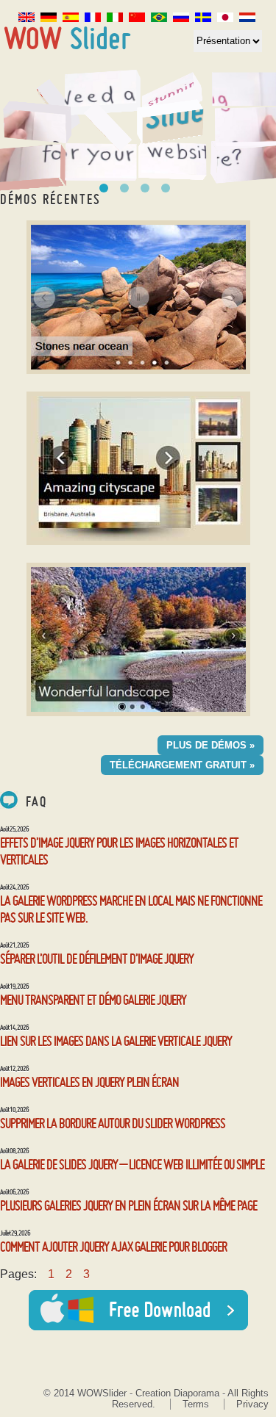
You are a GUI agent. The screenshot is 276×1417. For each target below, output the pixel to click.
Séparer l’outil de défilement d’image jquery (97, 958)
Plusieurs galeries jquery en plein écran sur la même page (128, 1205)
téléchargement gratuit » (182, 765)
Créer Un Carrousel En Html (103, 188)
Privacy (252, 1404)
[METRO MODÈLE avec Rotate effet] (138, 297)
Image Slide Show (68, 38)
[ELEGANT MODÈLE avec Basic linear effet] (138, 468)
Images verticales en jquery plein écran (89, 1081)
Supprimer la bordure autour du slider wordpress (112, 1122)
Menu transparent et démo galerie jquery (93, 999)
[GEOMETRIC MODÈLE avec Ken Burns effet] (138, 639)
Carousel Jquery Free (124, 188)
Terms (196, 1404)
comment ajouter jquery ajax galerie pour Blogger (113, 1246)
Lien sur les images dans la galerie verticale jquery (116, 1040)
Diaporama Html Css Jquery (145, 188)
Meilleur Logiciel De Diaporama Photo (165, 188)
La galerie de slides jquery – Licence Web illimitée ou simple (132, 1163)
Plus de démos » (210, 745)
